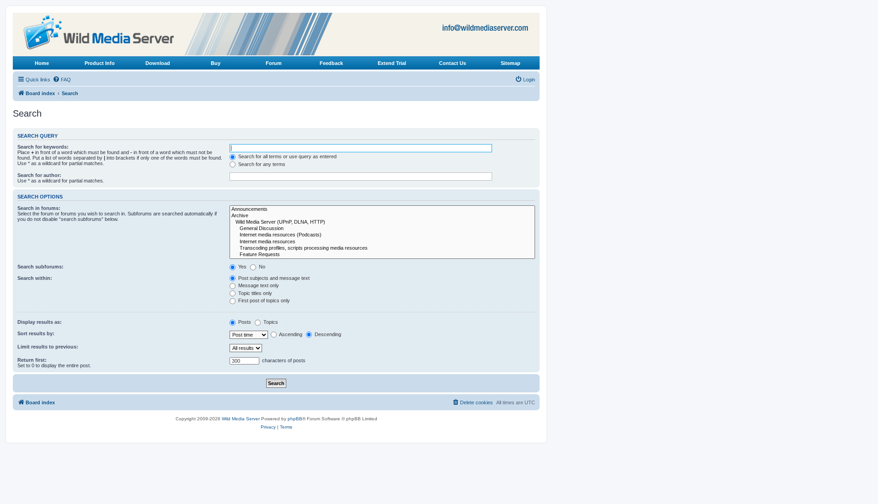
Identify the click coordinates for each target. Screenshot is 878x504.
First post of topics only (263, 300)
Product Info (100, 63)
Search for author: (39, 175)
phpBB (295, 418)
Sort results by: (35, 333)
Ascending (290, 334)
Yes (241, 266)
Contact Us (452, 63)
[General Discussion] (382, 228)
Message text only (258, 285)
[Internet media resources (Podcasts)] (382, 235)
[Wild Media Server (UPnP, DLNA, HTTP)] (382, 222)
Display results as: (39, 322)
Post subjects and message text (273, 278)
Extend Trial (392, 63)
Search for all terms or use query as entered (287, 156)
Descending (327, 334)
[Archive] (382, 216)
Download (157, 63)
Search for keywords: (43, 147)
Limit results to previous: (47, 346)
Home (42, 63)
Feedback (331, 63)
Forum (274, 63)
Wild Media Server (241, 418)
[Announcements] (382, 209)
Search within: (34, 278)
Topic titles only (254, 293)
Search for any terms (261, 164)
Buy (215, 63)
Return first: (32, 360)
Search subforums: (40, 266)
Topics (270, 322)
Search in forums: (38, 208)
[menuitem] (62, 79)
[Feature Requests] (382, 255)
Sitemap (510, 63)
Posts (244, 322)
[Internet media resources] (382, 242)
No (261, 266)
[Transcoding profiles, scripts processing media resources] (382, 248)
